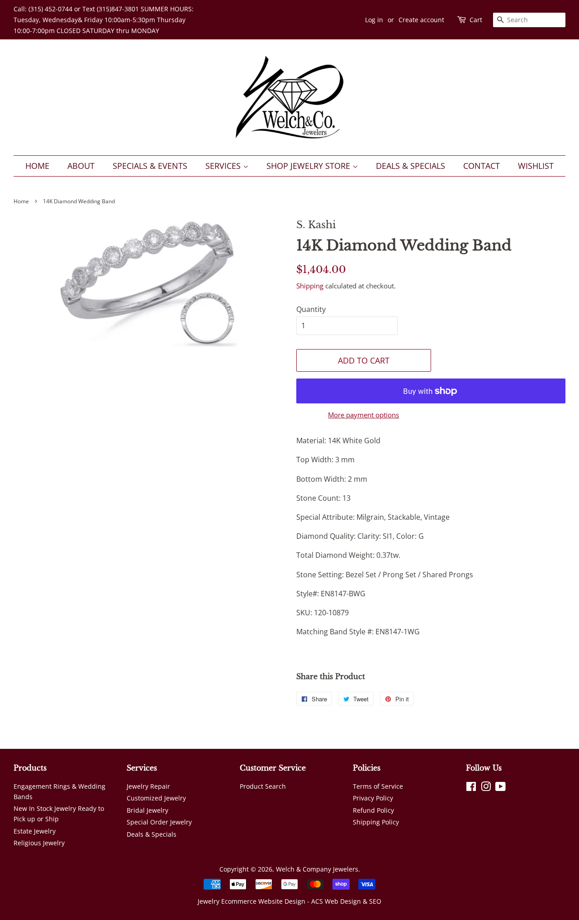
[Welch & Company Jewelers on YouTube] (500, 788)
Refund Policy (373, 810)
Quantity (311, 309)
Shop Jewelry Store (309, 165)
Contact (481, 165)
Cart (476, 19)
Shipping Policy (376, 822)
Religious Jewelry (39, 843)
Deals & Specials (410, 165)
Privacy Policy (373, 798)
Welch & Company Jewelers (317, 869)
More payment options (363, 414)
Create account (421, 19)
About (81, 165)
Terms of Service (378, 786)
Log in (374, 19)
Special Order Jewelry (159, 822)
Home (37, 165)
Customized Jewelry (156, 798)
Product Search (263, 786)
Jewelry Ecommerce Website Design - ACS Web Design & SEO (289, 901)
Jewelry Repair (148, 786)
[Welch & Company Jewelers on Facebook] (471, 788)
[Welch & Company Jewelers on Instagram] (486, 788)
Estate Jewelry (35, 831)
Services (224, 165)
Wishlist (536, 165)
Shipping (309, 285)
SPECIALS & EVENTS (150, 165)
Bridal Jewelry (147, 810)
